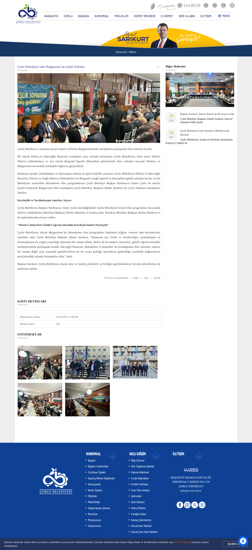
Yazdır (156, 278)
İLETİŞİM (205, 16)
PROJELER (121, 16)
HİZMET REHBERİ (144, 16)
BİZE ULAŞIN (187, 16)
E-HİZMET (167, 16)
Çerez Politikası (182, 542)
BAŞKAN (83, 16)
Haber (132, 52)
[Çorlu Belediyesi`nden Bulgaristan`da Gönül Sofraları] (88, 107)
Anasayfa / (122, 52)
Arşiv (136, 278)
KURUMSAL (101, 16)
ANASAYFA (51, 16)
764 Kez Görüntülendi (116, 278)
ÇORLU (68, 16)
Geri (146, 278)
